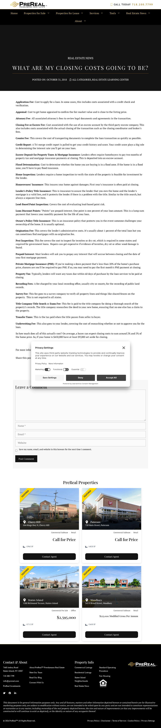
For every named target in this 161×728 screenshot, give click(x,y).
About (78, 21)
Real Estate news (80, 58)
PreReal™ (13, 721)
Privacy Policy (93, 721)
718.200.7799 (142, 4)
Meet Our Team (35, 672)
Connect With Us (36, 682)
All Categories (81, 79)
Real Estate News (82, 686)
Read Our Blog (35, 677)
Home (14, 13)
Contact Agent (49, 556)
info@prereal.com (11, 681)
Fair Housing (104, 676)
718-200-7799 (8, 676)
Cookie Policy (134, 721)
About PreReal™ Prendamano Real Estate (46, 667)
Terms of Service (119, 721)
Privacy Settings (148, 721)
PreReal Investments (11, 686)
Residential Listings (83, 672)
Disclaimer (106, 721)
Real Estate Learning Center (110, 79)
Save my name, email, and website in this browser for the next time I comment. (55, 449)
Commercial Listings (83, 667)
